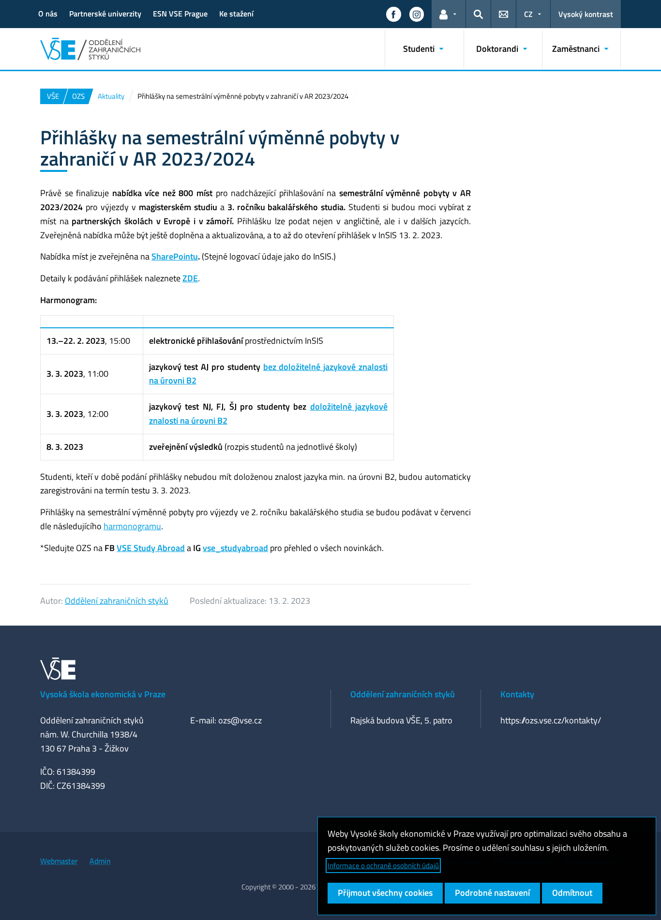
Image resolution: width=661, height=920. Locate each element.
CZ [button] (528, 14)
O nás (48, 13)
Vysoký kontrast (585, 14)
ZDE (190, 278)
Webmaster (59, 861)
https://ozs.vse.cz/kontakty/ (550, 720)
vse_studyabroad (235, 547)
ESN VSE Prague (180, 13)
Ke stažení (236, 13)
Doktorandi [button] (497, 48)
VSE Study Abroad (151, 547)
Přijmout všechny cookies (385, 892)
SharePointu (174, 256)
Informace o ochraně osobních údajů (383, 865)
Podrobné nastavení (492, 892)
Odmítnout (572, 892)
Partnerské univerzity (105, 13)
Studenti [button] (419, 48)
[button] (393, 14)
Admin (100, 861)
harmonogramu (132, 526)
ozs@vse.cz (240, 720)
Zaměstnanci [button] (576, 48)
